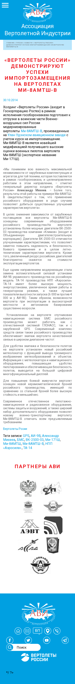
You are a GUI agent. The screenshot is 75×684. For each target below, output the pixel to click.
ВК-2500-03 (35, 440)
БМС (20, 440)
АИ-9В (36, 436)
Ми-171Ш (52, 440)
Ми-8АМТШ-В (31, 131)
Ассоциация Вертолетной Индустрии (38, 30)
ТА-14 (27, 448)
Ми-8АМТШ (12, 444)
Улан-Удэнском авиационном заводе (37, 135)
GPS (26, 436)
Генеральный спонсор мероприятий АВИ (38, 666)
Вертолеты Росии (15, 428)
